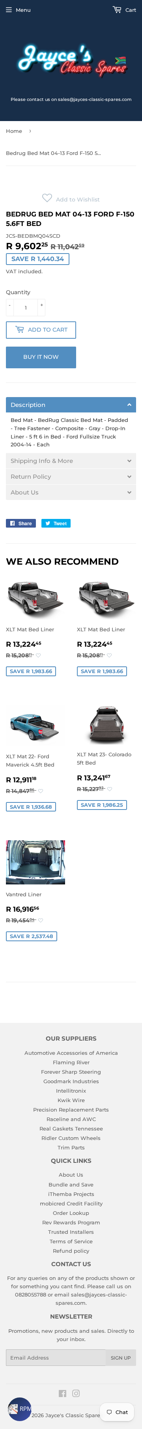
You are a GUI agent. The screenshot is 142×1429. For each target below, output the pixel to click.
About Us (71, 1175)
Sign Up (121, 1358)
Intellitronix (71, 1091)
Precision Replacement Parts (71, 1109)
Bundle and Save (71, 1184)
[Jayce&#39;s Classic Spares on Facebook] (62, 1395)
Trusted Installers (71, 1232)
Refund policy (71, 1251)
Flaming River (71, 1062)
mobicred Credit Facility (71, 1203)
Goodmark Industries (71, 1081)
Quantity (18, 292)
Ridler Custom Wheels (71, 1138)
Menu (23, 10)
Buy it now (41, 356)
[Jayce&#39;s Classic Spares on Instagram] (76, 1395)
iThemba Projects (71, 1194)
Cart (130, 10)
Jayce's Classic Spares (74, 1415)
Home (14, 131)
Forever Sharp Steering (71, 1072)
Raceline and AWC (71, 1119)
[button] (71, 199)
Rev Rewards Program (71, 1222)
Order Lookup (71, 1213)
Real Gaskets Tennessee (71, 1128)
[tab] (71, 404)
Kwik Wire (71, 1100)
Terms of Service (71, 1241)
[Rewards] (20, 1409)
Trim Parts (71, 1147)
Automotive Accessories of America (71, 1053)
